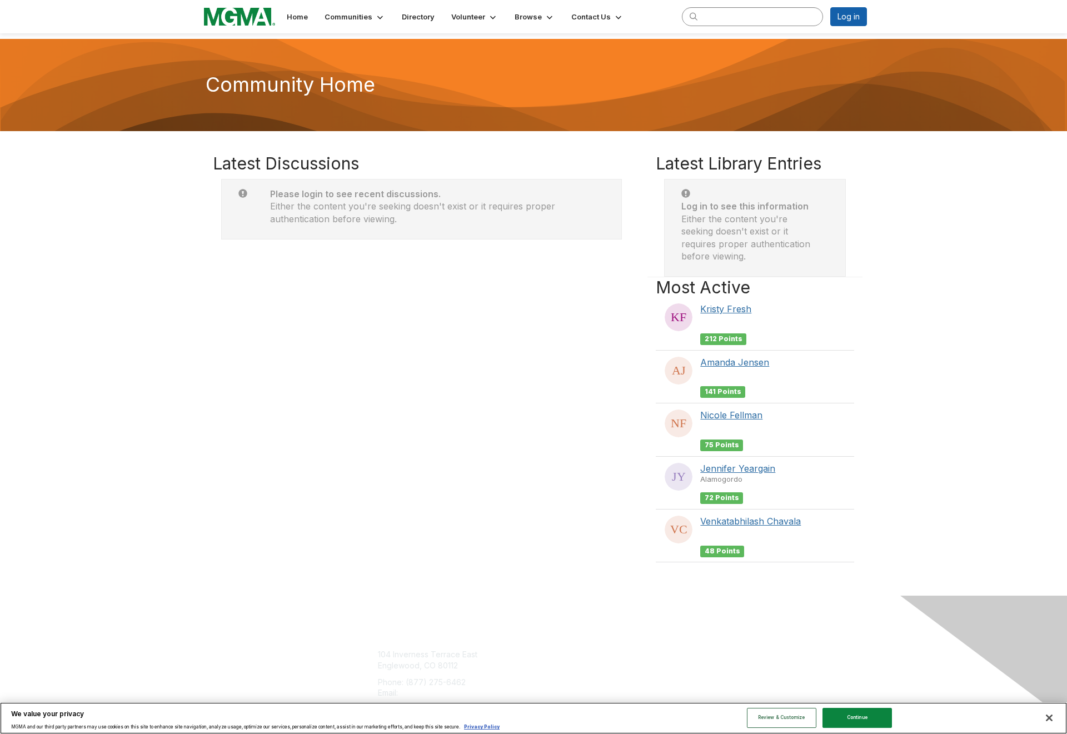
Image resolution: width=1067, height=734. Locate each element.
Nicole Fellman (731, 415)
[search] (693, 16)
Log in (848, 16)
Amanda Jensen (734, 362)
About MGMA (722, 654)
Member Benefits (569, 676)
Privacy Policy (482, 727)
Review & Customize (781, 717)
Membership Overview (579, 654)
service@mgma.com (437, 692)
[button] (354, 16)
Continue (857, 717)
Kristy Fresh (725, 308)
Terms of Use (723, 665)
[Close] (1049, 718)
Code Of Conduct (731, 676)
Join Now (555, 665)
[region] (533, 718)
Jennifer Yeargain (737, 468)
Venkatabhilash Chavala (750, 521)
